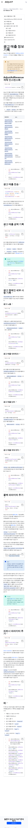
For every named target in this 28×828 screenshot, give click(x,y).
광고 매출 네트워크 (10, 30)
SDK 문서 (5, 9)
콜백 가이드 (13, 598)
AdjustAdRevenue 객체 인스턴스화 (13, 19)
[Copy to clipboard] (22, 87)
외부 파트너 (15, 657)
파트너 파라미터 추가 (9, 39)
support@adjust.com (12, 70)
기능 (21, 9)
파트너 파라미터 (7, 650)
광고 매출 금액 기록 (9, 23)
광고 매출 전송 (7, 21)
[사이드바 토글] (2, 2)
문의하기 (14, 823)
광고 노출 (8, 28)
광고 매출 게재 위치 (11, 35)
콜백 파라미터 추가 (9, 37)
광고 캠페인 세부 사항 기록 (11, 26)
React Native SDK (13, 9)
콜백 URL (15, 514)
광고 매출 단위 (9, 33)
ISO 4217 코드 (18, 253)
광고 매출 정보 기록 (7, 10)
